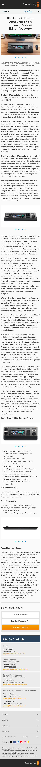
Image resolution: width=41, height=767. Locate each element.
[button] (15, 57)
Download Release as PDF (20, 614)
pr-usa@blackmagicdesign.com (14, 698)
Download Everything (20, 627)
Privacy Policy (33, 756)
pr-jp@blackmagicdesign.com (14, 653)
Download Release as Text (20, 621)
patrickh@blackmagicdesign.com (15, 684)
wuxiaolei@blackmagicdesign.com (15, 669)
